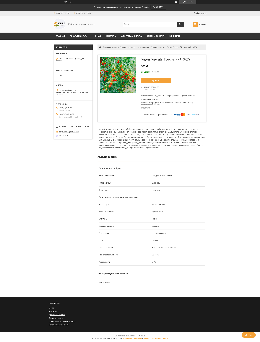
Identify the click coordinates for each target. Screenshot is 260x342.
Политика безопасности (59, 325)
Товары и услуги (78, 36)
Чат (250, 335)
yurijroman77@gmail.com (69, 132)
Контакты (111, 36)
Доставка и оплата (131, 36)
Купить (156, 80)
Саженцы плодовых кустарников (134, 47)
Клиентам (174, 36)
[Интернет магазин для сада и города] (59, 29)
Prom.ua (142, 336)
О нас (98, 36)
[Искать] (180, 24)
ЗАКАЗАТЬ (158, 7)
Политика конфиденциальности (155, 338)
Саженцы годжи (158, 47)
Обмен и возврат (156, 36)
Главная (60, 36)
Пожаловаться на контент (132, 338)
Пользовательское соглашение (62, 321)
